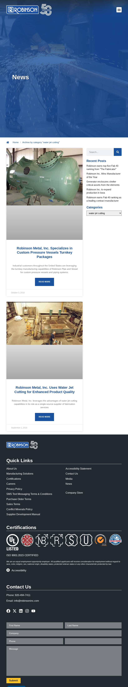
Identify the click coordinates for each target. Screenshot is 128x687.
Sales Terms (13, 504)
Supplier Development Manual (23, 514)
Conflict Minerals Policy (19, 509)
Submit (13, 680)
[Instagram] (27, 611)
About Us (11, 468)
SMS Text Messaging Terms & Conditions (29, 494)
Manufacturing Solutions (19, 473)
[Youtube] (33, 611)
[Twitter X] (15, 611)
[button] (119, 9)
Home (16, 142)
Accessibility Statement (78, 468)
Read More (44, 282)
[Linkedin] (21, 611)
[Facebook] (8, 611)
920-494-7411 (22, 595)
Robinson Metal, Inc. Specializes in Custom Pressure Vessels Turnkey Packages (44, 252)
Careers (10, 483)
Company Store (74, 492)
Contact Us (72, 473)
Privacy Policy (14, 489)
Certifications (13, 478)
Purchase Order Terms (18, 499)
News (69, 483)
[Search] (118, 152)
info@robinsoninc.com (26, 600)
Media (69, 478)
